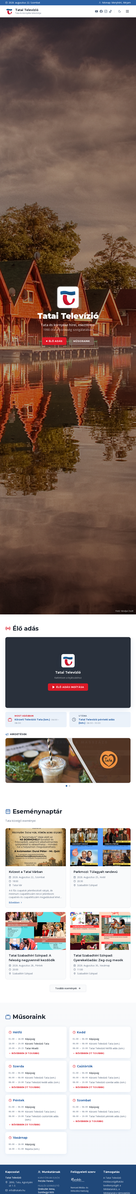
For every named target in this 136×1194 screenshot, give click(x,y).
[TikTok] (110, 11)
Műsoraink (81, 341)
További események (66, 988)
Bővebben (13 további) (26, 1124)
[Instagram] (105, 11)
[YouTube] (96, 11)
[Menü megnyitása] (127, 11)
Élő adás (56, 341)
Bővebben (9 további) (25, 1053)
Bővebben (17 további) (90, 1053)
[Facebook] (101, 11)
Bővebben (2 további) (89, 1121)
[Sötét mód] (119, 11)
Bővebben (14, 902)
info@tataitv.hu (17, 1190)
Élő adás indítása (70, 687)
